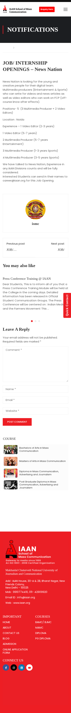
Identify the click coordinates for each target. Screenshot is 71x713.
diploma (40, 633)
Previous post (16, 244)
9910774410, (21, 592)
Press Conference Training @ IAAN (27, 278)
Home (7, 47)
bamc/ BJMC (43, 622)
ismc (35, 224)
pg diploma (42, 638)
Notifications (25, 47)
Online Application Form (15, 651)
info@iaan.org (26, 597)
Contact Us (11, 633)
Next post (57, 244)
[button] (32, 321)
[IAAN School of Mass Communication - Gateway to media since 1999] (21, 9)
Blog (6, 638)
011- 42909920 (38, 592)
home (6, 622)
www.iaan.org (21, 603)
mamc (39, 627)
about (7, 627)
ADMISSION (9, 644)
